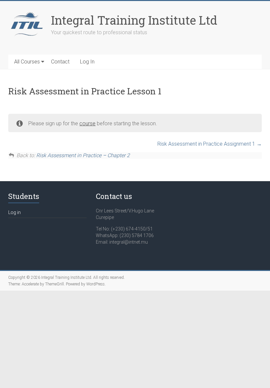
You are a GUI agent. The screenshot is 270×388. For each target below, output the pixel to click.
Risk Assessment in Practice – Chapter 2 (83, 155)
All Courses (27, 62)
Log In (87, 62)
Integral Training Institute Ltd (134, 20)
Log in (14, 212)
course (87, 123)
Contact (60, 62)
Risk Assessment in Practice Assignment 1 (206, 144)
